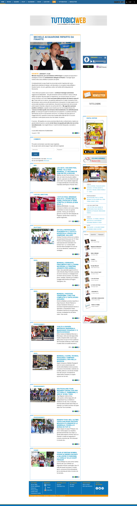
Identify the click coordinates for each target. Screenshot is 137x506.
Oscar (48, 487)
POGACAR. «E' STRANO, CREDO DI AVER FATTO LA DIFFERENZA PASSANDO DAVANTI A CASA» (95, 220)
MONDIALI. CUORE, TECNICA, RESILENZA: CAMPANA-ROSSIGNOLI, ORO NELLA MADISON (68, 358)
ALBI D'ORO (47, 2)
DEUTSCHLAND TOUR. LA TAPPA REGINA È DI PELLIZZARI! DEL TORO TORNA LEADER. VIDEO (96, 199)
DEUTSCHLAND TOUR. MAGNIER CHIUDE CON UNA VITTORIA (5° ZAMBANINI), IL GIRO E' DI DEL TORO (67, 391)
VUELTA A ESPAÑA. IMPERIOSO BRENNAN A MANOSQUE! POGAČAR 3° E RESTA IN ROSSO (67, 329)
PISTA (35, 260)
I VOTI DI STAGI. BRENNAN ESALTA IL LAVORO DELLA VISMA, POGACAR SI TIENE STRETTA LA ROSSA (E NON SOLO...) (67, 200)
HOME (2, 2)
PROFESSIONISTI (39, 324)
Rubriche (86, 234)
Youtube (72, 486)
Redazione (33, 488)
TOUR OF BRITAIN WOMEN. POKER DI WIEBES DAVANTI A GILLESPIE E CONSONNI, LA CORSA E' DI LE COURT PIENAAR (67, 456)
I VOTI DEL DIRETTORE (41, 194)
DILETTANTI (37, 227)
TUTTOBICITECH (63, 2)
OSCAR (39, 2)
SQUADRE (16, 2)
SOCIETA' (35, 74)
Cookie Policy (34, 491)
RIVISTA (9, 2)
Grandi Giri (93, 234)
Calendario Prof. (61, 486)
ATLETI (23, 2)
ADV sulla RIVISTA (87, 486)
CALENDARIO (31, 2)
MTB (35, 165)
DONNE (36, 450)
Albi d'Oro (49, 490)
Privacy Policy (34, 490)
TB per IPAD (34, 484)
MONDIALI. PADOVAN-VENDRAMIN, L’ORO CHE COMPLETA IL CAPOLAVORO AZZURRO (67, 296)
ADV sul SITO (86, 484)
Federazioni (100, 234)
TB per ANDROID (35, 486)
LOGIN (35, 154)
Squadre (59, 484)
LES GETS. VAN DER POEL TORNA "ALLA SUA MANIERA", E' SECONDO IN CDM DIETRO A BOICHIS (67, 170)
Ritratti (48, 485)
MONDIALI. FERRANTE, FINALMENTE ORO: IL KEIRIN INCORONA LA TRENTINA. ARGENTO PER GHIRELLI (67, 265)
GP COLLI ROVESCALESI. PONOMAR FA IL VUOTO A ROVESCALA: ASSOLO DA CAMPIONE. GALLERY (66, 232)
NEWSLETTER (73, 2)
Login (129, 2)
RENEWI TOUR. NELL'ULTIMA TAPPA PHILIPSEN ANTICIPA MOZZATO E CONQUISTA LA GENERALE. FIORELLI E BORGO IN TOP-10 (68, 423)
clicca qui (49, 158)
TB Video (72, 484)
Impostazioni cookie (36, 493)
